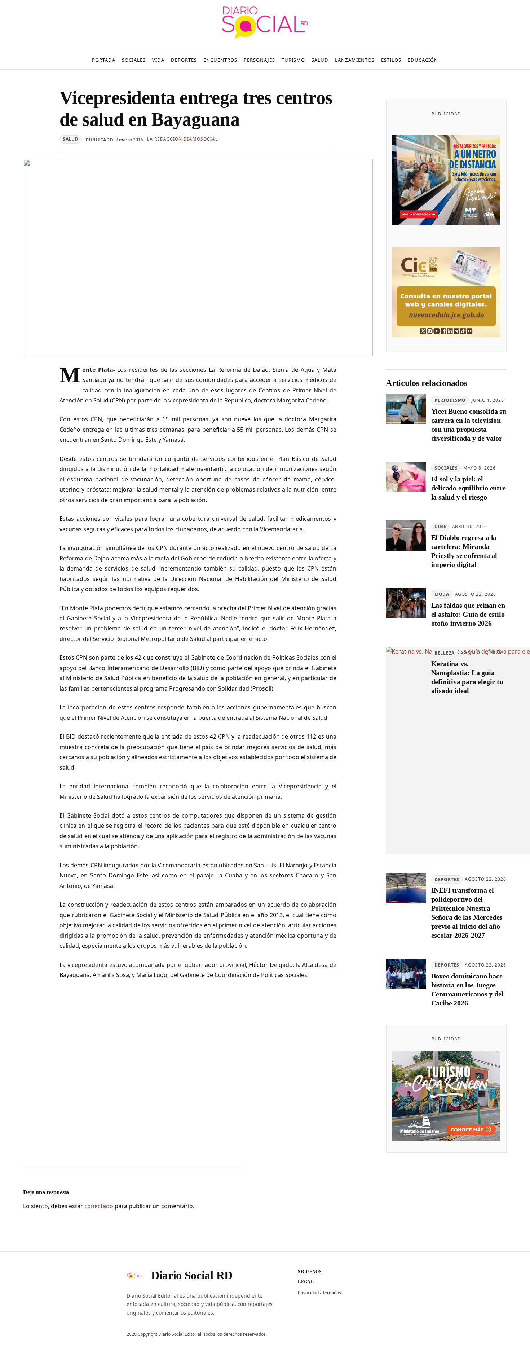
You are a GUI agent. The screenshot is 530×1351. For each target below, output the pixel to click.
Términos (331, 1293)
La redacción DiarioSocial (182, 139)
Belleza (444, 653)
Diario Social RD (192, 1275)
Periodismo (450, 400)
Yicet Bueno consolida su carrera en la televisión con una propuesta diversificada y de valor (468, 424)
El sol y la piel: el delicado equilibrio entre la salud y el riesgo (468, 488)
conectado (98, 1206)
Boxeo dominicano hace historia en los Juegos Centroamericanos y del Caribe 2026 (467, 989)
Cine (440, 526)
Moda (441, 594)
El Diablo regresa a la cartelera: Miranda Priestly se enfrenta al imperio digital (464, 550)
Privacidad (308, 1293)
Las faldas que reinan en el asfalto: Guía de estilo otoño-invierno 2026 (468, 614)
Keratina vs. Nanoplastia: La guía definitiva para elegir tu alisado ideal (467, 677)
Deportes (446, 879)
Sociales (446, 468)
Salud (71, 139)
